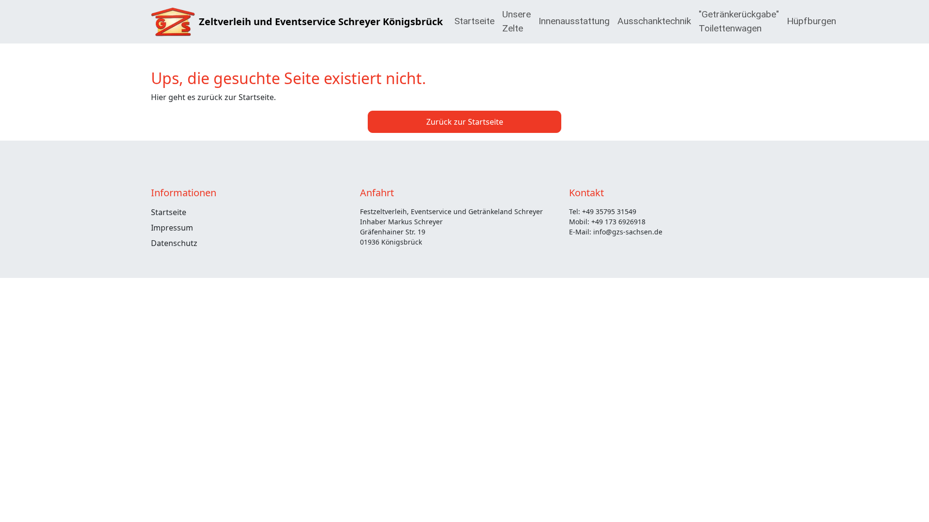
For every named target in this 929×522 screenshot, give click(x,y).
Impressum (172, 227)
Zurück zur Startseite (464, 121)
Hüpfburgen (811, 21)
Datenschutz (174, 243)
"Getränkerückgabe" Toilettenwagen (739, 21)
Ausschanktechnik (654, 21)
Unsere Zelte (516, 21)
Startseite (474, 21)
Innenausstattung (574, 21)
